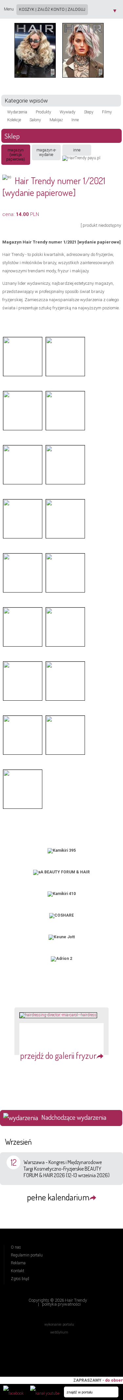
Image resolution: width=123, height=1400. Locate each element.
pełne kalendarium (58, 1197)
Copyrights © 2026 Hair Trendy (58, 1300)
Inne (75, 120)
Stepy (88, 112)
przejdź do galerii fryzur (58, 1055)
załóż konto (51, 9)
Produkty (43, 112)
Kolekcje (14, 120)
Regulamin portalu (27, 1255)
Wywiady (67, 112)
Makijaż (56, 120)
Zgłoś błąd (20, 1278)
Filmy (107, 112)
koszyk (26, 9)
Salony (35, 120)
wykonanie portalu (59, 1325)
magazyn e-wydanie (46, 152)
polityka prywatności (61, 1304)
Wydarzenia (17, 112)
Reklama (18, 1263)
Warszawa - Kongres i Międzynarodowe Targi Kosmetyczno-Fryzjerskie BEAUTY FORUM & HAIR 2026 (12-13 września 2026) (67, 1168)
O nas (16, 1247)
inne (76, 150)
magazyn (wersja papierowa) (15, 155)
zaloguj (76, 9)
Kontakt (17, 1271)
